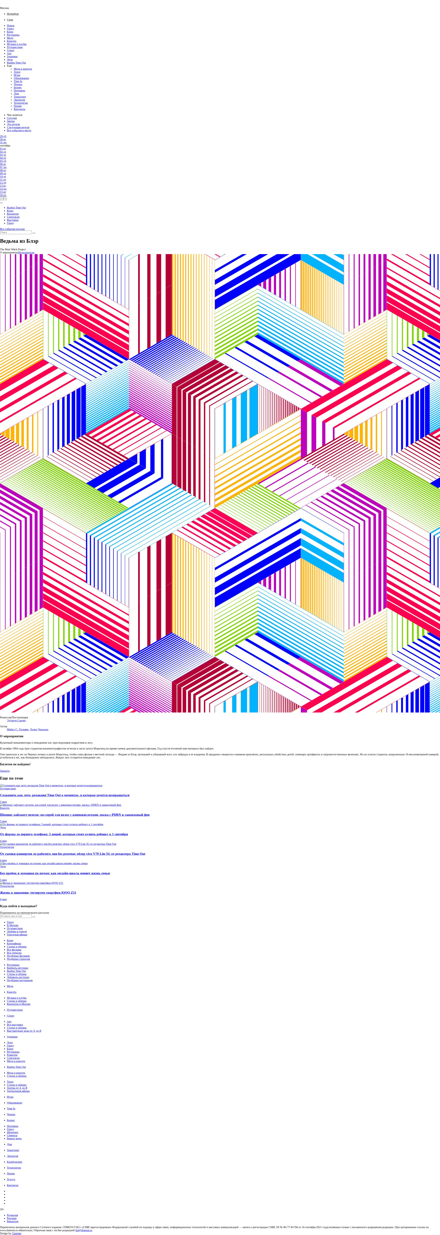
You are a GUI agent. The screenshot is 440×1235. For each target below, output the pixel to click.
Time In (18, 81)
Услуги (11, 1179)
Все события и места (19, 130)
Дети (10, 59)
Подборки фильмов (18, 955)
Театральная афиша (18, 1091)
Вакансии (12, 1221)
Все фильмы (14, 949)
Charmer (16, 1233)
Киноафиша (14, 943)
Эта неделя (13, 124)
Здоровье (12, 56)
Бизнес (18, 87)
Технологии (21, 102)
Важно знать (14, 1138)
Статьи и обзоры (16, 946)
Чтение (18, 84)
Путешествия (15, 47)
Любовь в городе (17, 931)
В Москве (12, 925)
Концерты (13, 213)
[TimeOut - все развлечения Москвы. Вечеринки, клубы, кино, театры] (7, 4)
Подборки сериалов (18, 958)
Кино (10, 31)
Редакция (12, 1215)
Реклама (11, 1218)
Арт (9, 53)
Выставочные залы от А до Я (24, 1030)
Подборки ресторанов (20, 980)
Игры (17, 75)
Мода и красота (23, 68)
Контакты (19, 109)
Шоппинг (12, 1132)
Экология (19, 99)
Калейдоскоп (14, 1161)
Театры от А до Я (17, 1087)
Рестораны (13, 34)
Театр (17, 71)
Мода (10, 37)
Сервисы (12, 1135)
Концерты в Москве (18, 1004)
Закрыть (5, 770)
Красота (11, 41)
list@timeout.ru (83, 1230)
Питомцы (19, 90)
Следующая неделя (18, 127)
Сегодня (12, 118)
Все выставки (15, 1024)
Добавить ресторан (18, 977)
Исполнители (26, 252)
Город (10, 28)
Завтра (11, 121)
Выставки (13, 220)
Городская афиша (17, 934)
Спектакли (13, 216)
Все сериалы (14, 952)
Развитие (12, 1054)
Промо (18, 106)
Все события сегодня (12, 228)
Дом (16, 93)
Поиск (10, 25)
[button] (1, 202)
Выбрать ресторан (17, 967)
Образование (21, 78)
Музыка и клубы (16, 44)
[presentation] (1, 198)
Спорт (10, 50)
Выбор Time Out (16, 62)
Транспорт (20, 96)
